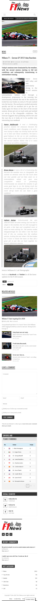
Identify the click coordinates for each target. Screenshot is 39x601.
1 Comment (15, 321)
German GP (10, 281)
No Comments (16, 62)
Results (5, 578)
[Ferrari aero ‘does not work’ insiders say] (8, 357)
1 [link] (27, 485)
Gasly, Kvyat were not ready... (21, 332)
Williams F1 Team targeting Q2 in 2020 (24, 41)
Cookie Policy (17, 599)
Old (4, 588)
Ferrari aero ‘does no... (19, 355)
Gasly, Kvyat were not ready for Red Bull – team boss (21, 18)
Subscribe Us (13, 499)
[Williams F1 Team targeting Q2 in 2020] (21, 306)
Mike (16, 64)
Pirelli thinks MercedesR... (20, 343)
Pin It (4, 284)
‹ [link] (24, 485)
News (31, 38)
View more (5, 551)
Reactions (10, 64)
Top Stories (6, 575)
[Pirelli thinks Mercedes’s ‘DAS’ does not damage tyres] (8, 346)
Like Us (11, 511)
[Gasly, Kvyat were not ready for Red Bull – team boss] (8, 334)
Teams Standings (9, 439)
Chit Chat (5, 581)
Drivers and (7, 435)
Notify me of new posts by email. (12, 412)
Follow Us (12, 505)
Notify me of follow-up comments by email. (15, 408)
